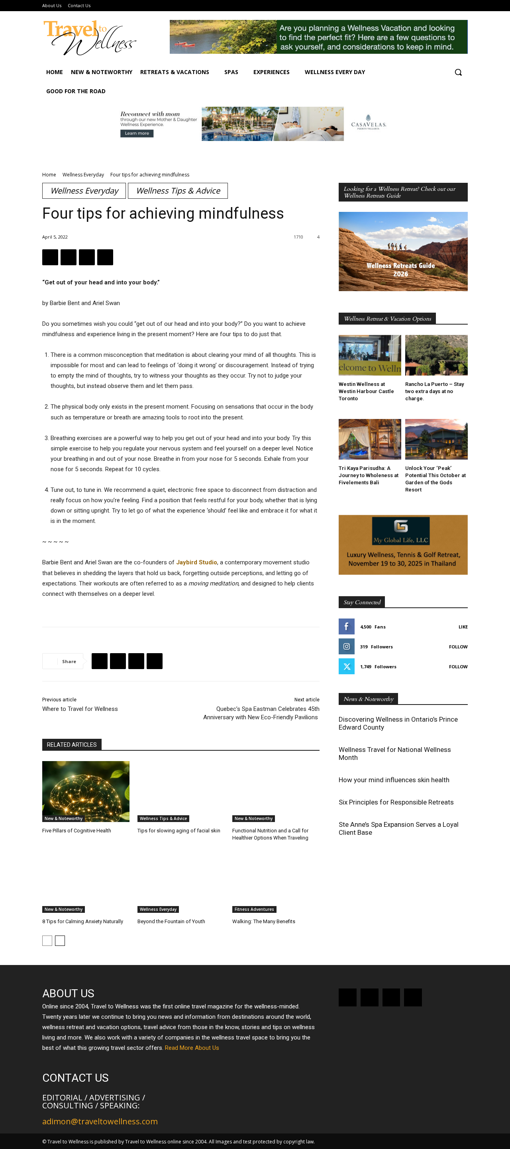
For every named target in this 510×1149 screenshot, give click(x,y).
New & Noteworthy (63, 818)
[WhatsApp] (105, 257)
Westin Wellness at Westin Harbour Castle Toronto (366, 391)
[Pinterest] (87, 257)
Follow (458, 647)
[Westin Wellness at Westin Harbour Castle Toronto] (370, 355)
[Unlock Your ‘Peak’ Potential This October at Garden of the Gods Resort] (436, 439)
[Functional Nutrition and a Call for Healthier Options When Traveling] (276, 791)
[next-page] (60, 941)
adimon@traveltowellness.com (100, 1121)
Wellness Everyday (83, 174)
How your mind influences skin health (394, 780)
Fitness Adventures (254, 909)
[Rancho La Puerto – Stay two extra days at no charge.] (436, 355)
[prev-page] (47, 941)
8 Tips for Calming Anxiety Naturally (82, 921)
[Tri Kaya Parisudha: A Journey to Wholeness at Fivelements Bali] (370, 439)
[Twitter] (68, 257)
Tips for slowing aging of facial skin (178, 831)
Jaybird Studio (196, 562)
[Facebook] (50, 257)
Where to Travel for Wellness (80, 708)
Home (49, 174)
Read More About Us (192, 1047)
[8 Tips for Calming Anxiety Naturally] (85, 882)
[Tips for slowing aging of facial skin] (181, 791)
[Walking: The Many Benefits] (276, 882)
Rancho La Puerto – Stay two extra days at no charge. (434, 391)
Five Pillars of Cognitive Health (76, 831)
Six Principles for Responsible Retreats (396, 802)
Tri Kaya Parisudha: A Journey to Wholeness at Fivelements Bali (368, 475)
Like (463, 627)
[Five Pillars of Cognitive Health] (85, 791)
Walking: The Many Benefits (263, 921)
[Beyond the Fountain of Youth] (181, 882)
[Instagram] (370, 997)
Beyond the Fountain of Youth (171, 921)
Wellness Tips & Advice (178, 190)
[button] (458, 72)
